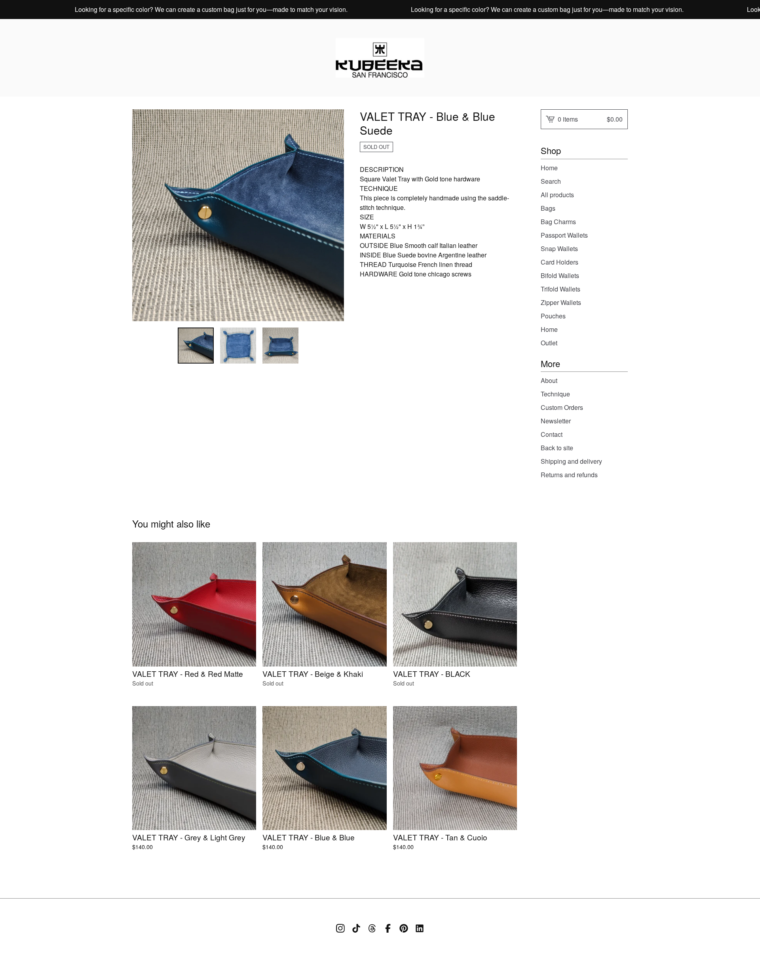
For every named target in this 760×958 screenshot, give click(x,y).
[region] (380, 9)
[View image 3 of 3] (280, 346)
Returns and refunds (569, 474)
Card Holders (559, 262)
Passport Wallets (564, 235)
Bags (548, 208)
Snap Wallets (559, 248)
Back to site (557, 447)
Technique (555, 393)
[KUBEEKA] (380, 58)
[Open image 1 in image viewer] (238, 215)
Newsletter (556, 420)
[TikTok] (356, 928)
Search (551, 181)
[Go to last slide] (143, 215)
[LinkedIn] (420, 928)
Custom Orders (562, 407)
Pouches (553, 315)
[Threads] (372, 928)
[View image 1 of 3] (196, 346)
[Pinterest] (404, 928)
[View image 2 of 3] (238, 346)
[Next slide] (333, 215)
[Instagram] (340, 928)
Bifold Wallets (560, 275)
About (549, 380)
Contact (551, 434)
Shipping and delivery (571, 461)
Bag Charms (558, 221)
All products (557, 194)
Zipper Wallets (561, 302)
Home (549, 167)
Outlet (549, 342)
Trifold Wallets (560, 288)
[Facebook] (388, 928)
